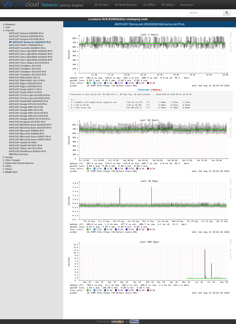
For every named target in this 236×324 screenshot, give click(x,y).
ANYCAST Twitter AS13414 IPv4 (25, 148)
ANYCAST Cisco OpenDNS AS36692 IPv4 (30, 51)
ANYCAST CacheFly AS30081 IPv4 (27, 48)
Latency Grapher (62, 4)
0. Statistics (9, 24)
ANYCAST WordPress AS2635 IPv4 (27, 151)
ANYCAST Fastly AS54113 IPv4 (25, 89)
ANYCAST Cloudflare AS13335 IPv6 (27, 71)
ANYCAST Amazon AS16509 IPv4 (26, 39)
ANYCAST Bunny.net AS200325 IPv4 (32, 42)
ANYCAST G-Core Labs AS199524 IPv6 (29, 98)
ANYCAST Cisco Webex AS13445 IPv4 (29, 62)
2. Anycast (8, 30)
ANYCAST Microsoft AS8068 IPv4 (26, 130)
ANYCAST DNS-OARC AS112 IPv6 (27, 80)
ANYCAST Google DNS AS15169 (26, 107)
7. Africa (7, 169)
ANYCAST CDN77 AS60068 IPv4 (26, 45)
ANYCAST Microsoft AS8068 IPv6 (26, 133)
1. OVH (6, 27)
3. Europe (8, 157)
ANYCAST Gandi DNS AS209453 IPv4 (28, 101)
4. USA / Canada (11, 160)
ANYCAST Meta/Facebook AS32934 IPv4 (30, 124)
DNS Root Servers (18, 154)
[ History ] (156, 89)
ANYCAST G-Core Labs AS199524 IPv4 (29, 95)
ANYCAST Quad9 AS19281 (23, 142)
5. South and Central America (18, 163)
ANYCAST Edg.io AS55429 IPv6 (25, 86)
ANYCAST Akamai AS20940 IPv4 (26, 33)
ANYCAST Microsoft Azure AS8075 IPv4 (30, 136)
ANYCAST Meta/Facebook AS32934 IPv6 (30, 127)
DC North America (125, 4)
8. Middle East (10, 172)
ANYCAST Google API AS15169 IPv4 (28, 104)
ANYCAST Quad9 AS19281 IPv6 (25, 145)
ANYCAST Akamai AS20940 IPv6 (26, 36)
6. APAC (7, 166)
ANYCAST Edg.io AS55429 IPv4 (25, 83)
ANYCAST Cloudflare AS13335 (25, 65)
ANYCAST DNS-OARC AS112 (24, 77)
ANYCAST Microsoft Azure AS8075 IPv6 (30, 139)
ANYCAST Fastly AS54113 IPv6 (25, 92)
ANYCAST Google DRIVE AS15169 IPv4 (29, 118)
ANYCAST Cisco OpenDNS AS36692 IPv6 (30, 56)
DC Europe (101, 4)
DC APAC (149, 4)
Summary (186, 4)
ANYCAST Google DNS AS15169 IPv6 (28, 113)
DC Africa (167, 4)
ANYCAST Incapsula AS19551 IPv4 (27, 121)
